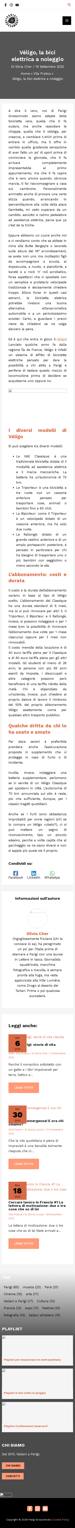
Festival (51, 1308)
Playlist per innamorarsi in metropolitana (32, 1359)
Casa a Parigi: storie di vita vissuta (32, 1046)
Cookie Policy (61, 1519)
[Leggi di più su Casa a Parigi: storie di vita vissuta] (36, 1037)
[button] (69, 4)
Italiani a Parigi (18, 1301)
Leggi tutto (23, 1087)
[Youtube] (45, 1508)
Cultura (46, 1301)
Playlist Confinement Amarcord (25, 1426)
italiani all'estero (44, 1315)
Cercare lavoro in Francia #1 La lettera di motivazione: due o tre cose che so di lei (37, 1205)
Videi (11, 1053)
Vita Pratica (22, 1053)
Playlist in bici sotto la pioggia (25, 1392)
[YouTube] (17, 5)
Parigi (11, 1287)
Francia (12, 1308)
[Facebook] (5, 5)
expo (31, 1308)
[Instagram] (11, 5)
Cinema (13, 1294)
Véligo (61, 339)
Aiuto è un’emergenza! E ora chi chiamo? (35, 1122)
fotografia (14, 1315)
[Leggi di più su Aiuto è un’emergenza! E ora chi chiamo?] (37, 1110)
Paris (51, 1287)
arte (32, 1294)
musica (32, 1287)
